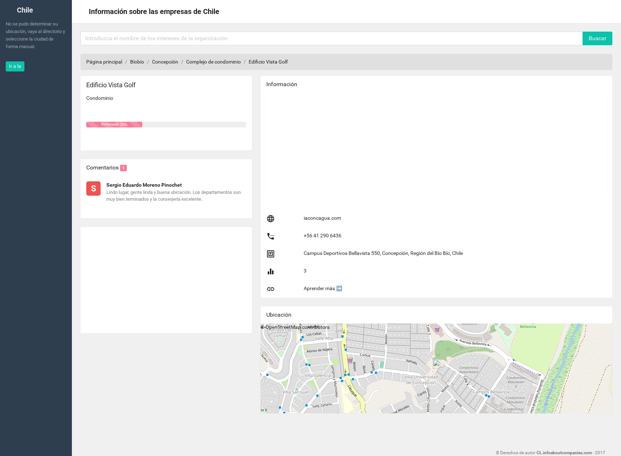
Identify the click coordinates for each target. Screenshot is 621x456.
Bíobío (137, 62)
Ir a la (15, 66)
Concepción (165, 62)
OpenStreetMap (283, 327)
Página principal (104, 62)
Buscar (597, 38)
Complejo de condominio (213, 62)
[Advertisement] (166, 277)
